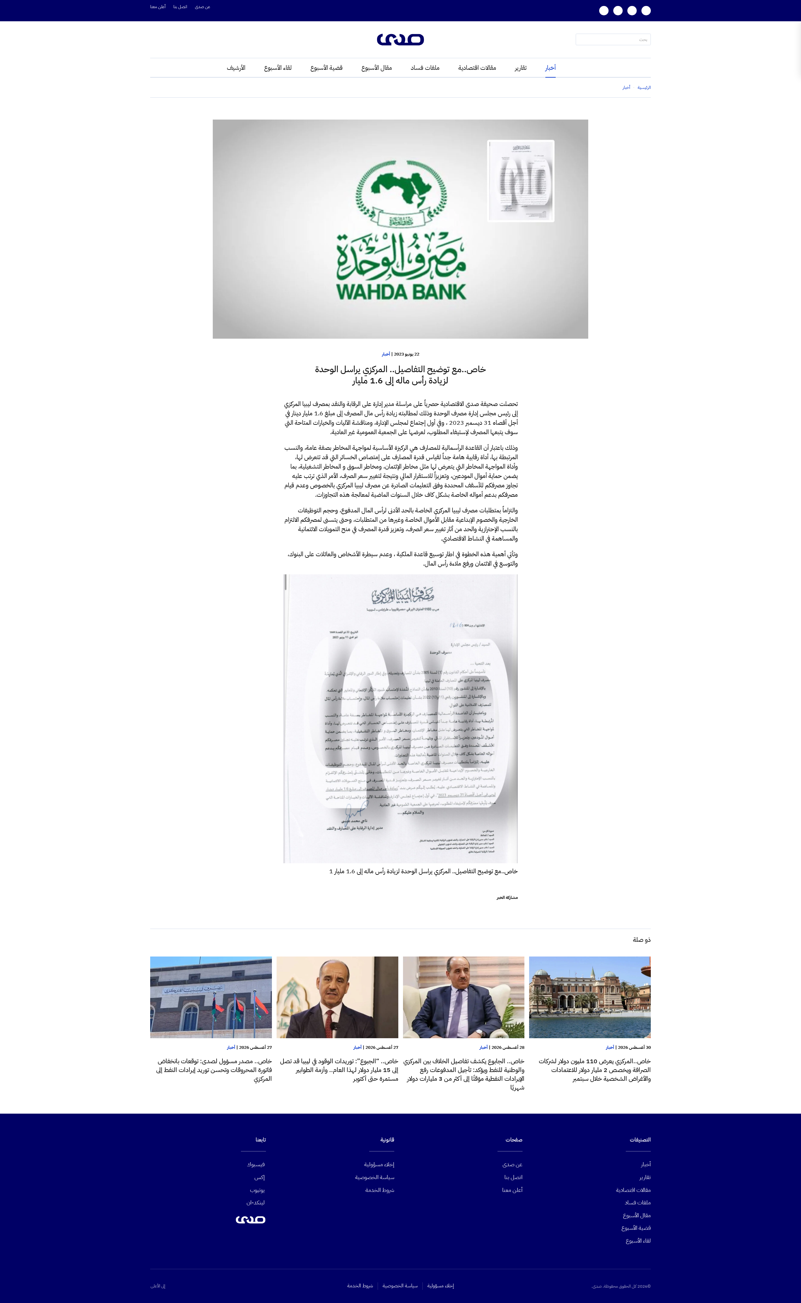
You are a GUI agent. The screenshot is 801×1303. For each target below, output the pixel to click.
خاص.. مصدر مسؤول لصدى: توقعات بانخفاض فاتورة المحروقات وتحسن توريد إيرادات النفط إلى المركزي (214, 1069)
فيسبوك (256, 1164)
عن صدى (202, 6)
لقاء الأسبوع (278, 67)
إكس (259, 1177)
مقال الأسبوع (376, 67)
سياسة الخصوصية (374, 1177)
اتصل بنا (180, 6)
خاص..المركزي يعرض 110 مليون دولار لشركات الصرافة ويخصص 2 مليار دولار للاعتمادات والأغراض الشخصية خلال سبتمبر (595, 1069)
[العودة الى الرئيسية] (400, 39)
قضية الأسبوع (326, 67)
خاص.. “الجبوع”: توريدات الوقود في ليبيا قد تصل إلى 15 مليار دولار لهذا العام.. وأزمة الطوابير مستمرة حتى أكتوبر (339, 1069)
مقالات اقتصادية (477, 67)
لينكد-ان (256, 1202)
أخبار (550, 67)
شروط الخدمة (379, 1190)
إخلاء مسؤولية (379, 1164)
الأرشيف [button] (236, 67)
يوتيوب (257, 1190)
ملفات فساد (425, 67)
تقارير (521, 67)
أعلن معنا (158, 6)
